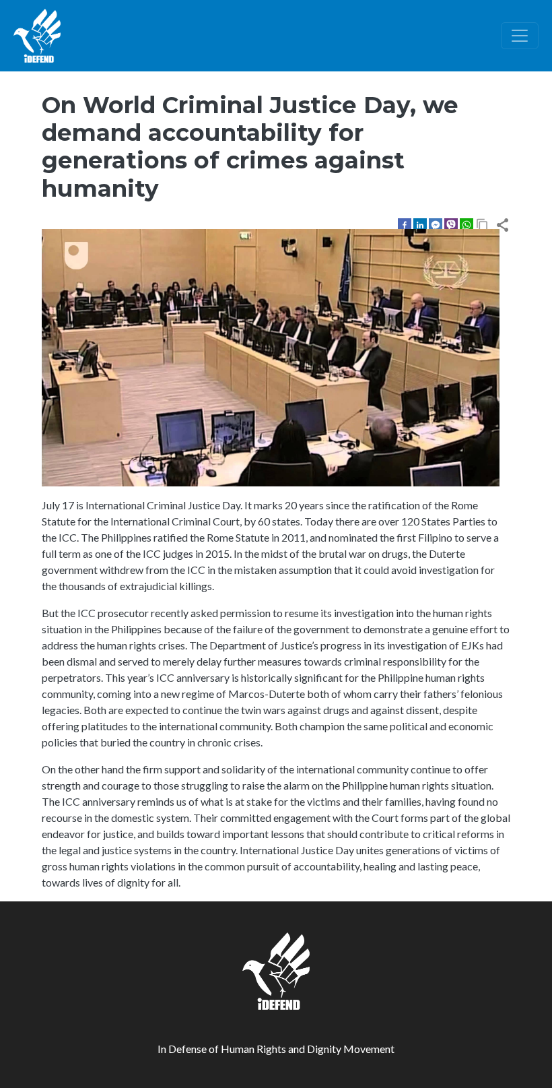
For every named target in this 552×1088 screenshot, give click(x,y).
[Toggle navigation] (520, 35)
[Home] (37, 35)
